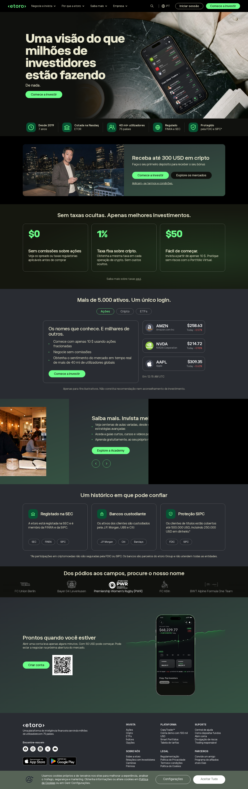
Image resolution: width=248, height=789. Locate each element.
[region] (124, 780)
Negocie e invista (41, 6)
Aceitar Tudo (209, 779)
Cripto (129, 733)
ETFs (129, 736)
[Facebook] (25, 749)
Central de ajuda (204, 729)
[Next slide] (38, 466)
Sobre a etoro (133, 756)
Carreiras (131, 763)
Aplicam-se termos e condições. (152, 183)
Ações (129, 729)
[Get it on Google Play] (62, 761)
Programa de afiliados (206, 759)
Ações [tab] (105, 311)
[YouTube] (55, 749)
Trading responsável (206, 742)
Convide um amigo (205, 756)
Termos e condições (171, 763)
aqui (138, 278)
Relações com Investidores (140, 759)
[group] (124, 441)
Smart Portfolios (169, 739)
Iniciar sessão (189, 6)
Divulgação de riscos (206, 739)
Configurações (173, 779)
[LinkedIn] (40, 749)
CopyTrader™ (167, 729)
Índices (130, 739)
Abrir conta (201, 736)
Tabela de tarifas (169, 742)
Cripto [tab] (125, 311)
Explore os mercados (191, 175)
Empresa (118, 6)
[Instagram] (33, 749)
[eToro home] (17, 6)
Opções (130, 742)
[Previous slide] (27, 466)
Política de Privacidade (172, 759)
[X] (47, 749)
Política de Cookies (170, 766)
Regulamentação (169, 756)
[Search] (152, 6)
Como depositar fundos (208, 733)
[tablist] (124, 311)
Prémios (130, 766)
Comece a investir (223, 6)
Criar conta (36, 665)
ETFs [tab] (143, 311)
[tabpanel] (124, 356)
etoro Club (200, 763)
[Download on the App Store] (35, 761)
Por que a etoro (71, 6)
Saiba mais (97, 6)
